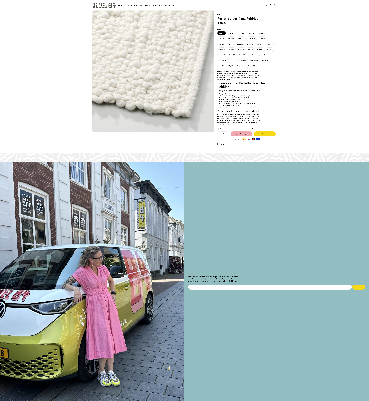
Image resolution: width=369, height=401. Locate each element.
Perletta (219, 14)
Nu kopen (265, 134)
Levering (221, 144)
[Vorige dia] (94, 71)
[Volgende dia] (212, 71)
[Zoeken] (266, 5)
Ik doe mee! (358, 287)
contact (245, 122)
